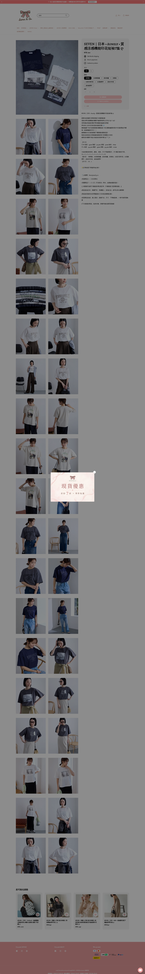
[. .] (72, 487)
